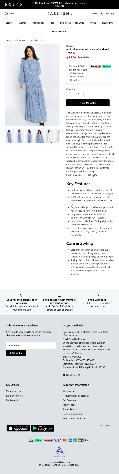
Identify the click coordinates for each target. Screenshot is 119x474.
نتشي (71, 46)
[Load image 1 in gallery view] (32, 85)
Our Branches (69, 400)
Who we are (68, 391)
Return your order (14, 395)
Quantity (70, 89)
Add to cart (88, 102)
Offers (93, 22)
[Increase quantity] (87, 94)
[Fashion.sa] (59, 13)
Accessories (38, 22)
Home (7, 40)
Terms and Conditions (73, 414)
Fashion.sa (108, 426)
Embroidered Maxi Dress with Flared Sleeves (28, 40)
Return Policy (69, 405)
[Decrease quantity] (70, 94)
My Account (12, 400)
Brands (9, 22)
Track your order (14, 391)
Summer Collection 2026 (72, 22)
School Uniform (59, 31)
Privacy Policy (69, 409)
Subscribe (16, 353)
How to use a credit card (74, 418)
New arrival (107, 22)
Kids (52, 22)
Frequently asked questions (76, 395)
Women (22, 22)
